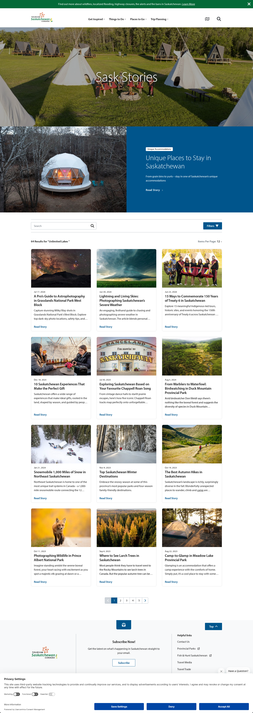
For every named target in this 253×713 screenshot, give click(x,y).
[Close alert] (249, 4)
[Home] (41, 17)
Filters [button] (210, 226)
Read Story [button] (40, 326)
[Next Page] (145, 600)
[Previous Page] (108, 600)
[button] (213, 626)
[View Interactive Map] (207, 19)
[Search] (219, 19)
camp (200, 490)
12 (218, 241)
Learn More (188, 4)
